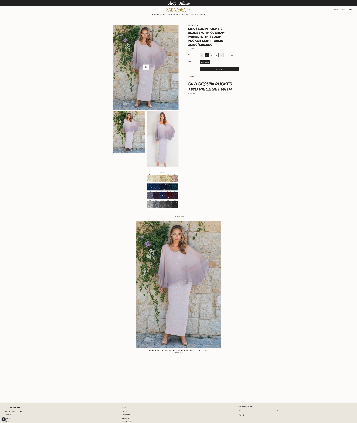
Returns (7, 422)
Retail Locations (126, 414)
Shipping (7, 418)
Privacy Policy (126, 418)
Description (191, 77)
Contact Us (8, 414)
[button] (159, 14)
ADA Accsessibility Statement (13, 411)
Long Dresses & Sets (193, 25)
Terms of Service (126, 422)
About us (124, 411)
